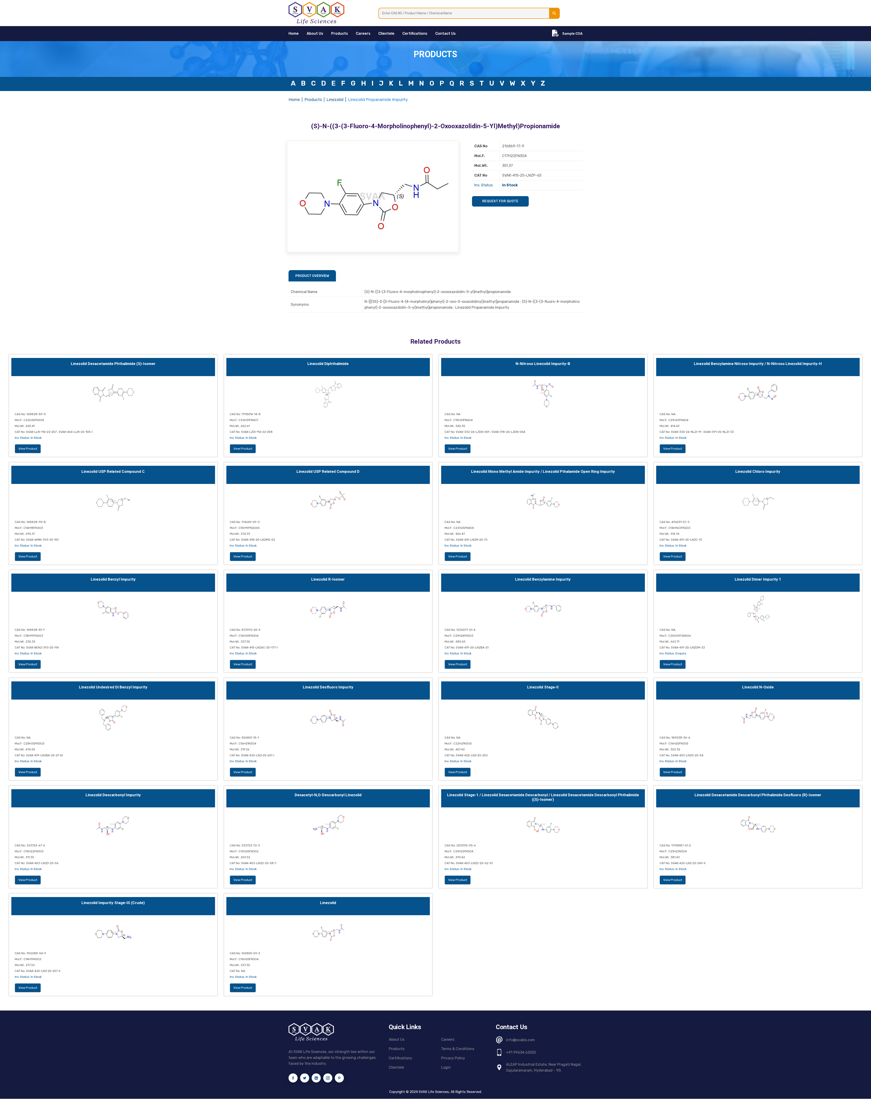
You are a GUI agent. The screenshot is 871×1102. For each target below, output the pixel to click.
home (294, 33)
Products (339, 33)
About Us (315, 33)
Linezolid (334, 99)
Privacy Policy (453, 1058)
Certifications (414, 33)
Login (446, 1067)
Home (294, 99)
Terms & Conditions (457, 1049)
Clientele (386, 33)
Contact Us (445, 33)
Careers (363, 33)
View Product (27, 448)
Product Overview (312, 276)
